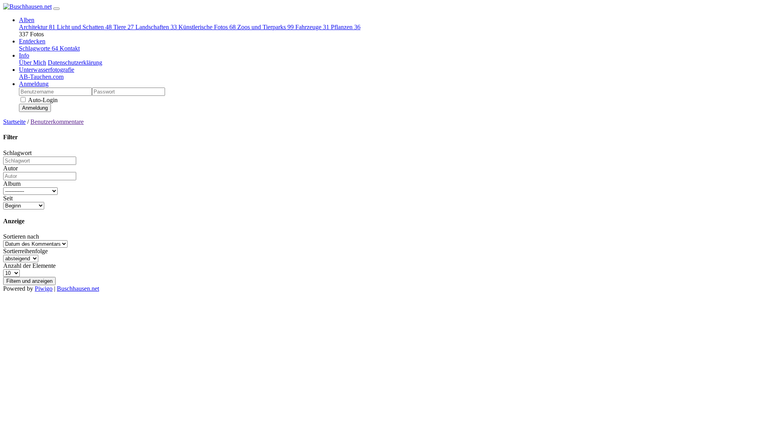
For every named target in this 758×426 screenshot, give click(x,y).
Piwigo (44, 288)
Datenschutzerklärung (75, 62)
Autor (10, 168)
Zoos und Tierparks (265, 27)
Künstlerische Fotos (207, 27)
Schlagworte (38, 48)
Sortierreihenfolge (25, 251)
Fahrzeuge (312, 27)
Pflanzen (345, 27)
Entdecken (32, 41)
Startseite (14, 121)
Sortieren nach (21, 236)
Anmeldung (34, 83)
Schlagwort (17, 152)
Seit (8, 198)
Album (12, 183)
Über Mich (32, 62)
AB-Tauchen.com (41, 76)
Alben (26, 20)
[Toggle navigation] (56, 8)
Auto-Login (42, 100)
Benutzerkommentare (57, 121)
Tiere (123, 27)
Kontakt (70, 48)
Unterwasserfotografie (46, 69)
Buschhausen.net (78, 288)
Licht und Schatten (84, 27)
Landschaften (156, 27)
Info (24, 55)
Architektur (37, 27)
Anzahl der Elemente (29, 265)
